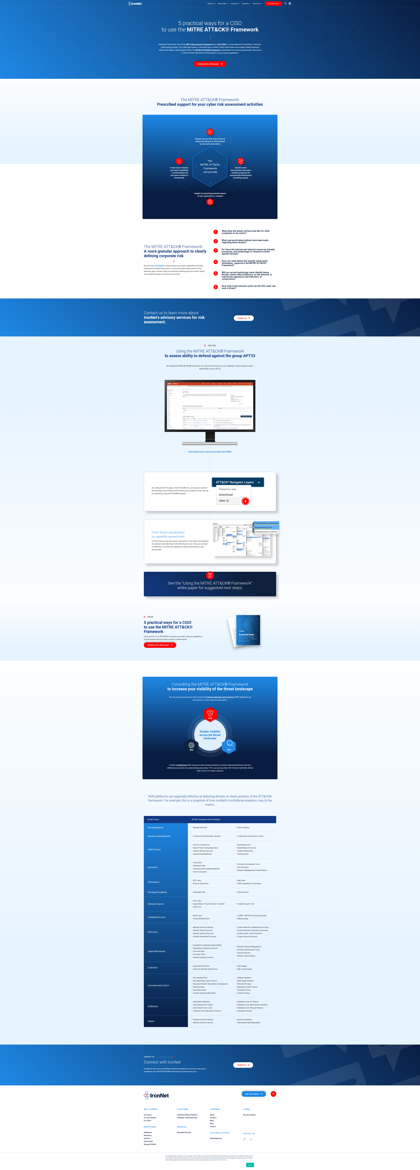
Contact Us (249, 1134)
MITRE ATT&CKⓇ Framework (208, 50)
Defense (147, 1138)
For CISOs (147, 1121)
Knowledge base (216, 1138)
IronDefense (181, 765)
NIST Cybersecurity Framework (199, 44)
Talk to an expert (252, 1094)
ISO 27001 (222, 44)
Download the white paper (208, 64)
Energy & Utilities (150, 1144)
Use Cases (148, 1115)
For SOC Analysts (150, 1118)
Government (148, 1141)
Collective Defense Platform (187, 1115)
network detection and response (220, 697)
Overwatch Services (184, 1132)
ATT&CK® (160, 266)
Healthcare (148, 1132)
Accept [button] (250, 1165)
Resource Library (249, 1115)
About (212, 1115)
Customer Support (220, 1133)
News (212, 1121)
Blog (211, 1123)
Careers (213, 1126)
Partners (213, 1118)
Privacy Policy (222, 1160)
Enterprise (147, 1135)
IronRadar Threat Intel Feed (187, 1118)
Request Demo (273, 3)
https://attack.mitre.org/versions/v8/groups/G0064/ (210, 452)
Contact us (242, 318)
